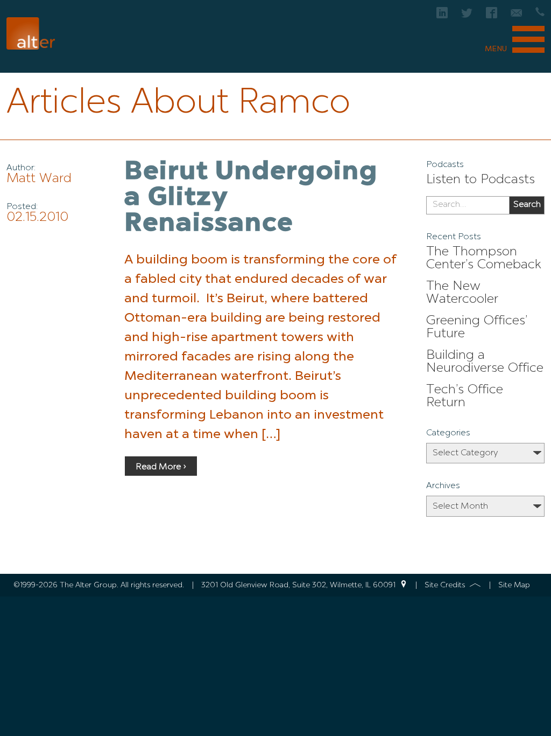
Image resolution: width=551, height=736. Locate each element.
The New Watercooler (462, 293)
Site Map (514, 585)
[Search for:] (467, 205)
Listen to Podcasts (480, 179)
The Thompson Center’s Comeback (483, 259)
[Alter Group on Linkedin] (442, 15)
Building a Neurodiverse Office (484, 362)
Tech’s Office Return (464, 396)
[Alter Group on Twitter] (466, 15)
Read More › (161, 467)
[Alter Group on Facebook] (491, 15)
